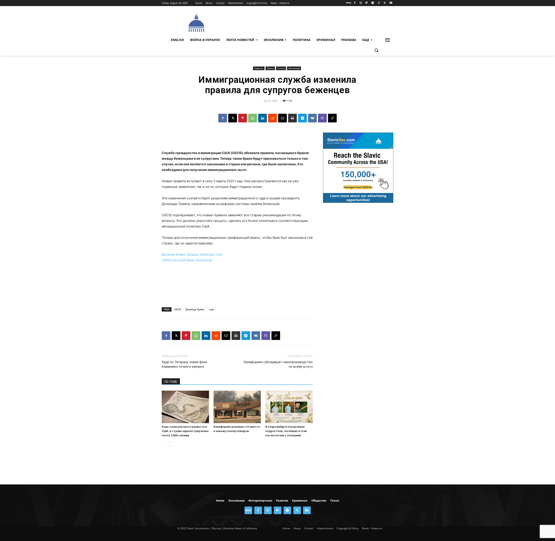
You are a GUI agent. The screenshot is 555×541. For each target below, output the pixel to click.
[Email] (282, 118)
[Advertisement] (310, 22)
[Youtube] (390, 3)
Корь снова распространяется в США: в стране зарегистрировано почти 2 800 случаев (185, 431)
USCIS (177, 309)
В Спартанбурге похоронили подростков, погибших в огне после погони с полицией (286, 431)
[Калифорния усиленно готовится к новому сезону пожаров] (237, 407)
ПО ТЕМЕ (170, 381)
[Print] (292, 118)
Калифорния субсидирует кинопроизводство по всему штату (278, 364)
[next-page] (171, 444)
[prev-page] (164, 444)
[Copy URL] (332, 118)
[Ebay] (348, 3)
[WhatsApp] (252, 118)
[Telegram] (372, 3)
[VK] (312, 118)
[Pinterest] (242, 118)
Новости (258, 68)
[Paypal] (366, 3)
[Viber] (322, 118)
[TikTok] (378, 3)
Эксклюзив (294, 68)
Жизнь (270, 68)
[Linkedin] (262, 118)
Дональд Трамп (195, 309)
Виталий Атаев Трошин (180, 254)
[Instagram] (360, 3)
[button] (376, 50)
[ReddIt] (272, 118)
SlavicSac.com (211, 254)
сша (211, 309)
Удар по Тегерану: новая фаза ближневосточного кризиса (184, 364)
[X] (384, 3)
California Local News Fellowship (187, 260)
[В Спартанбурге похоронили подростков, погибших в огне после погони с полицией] (289, 407)
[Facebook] (354, 3)
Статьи (281, 68)
